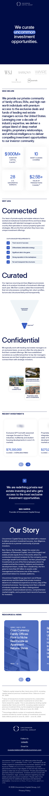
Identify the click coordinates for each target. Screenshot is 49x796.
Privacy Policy (31, 781)
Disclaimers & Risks (18, 781)
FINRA (25, 762)
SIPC (30, 762)
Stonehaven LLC (8, 762)
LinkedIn (24, 742)
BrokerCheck (19, 767)
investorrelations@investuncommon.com (24, 750)
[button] (21, 464)
